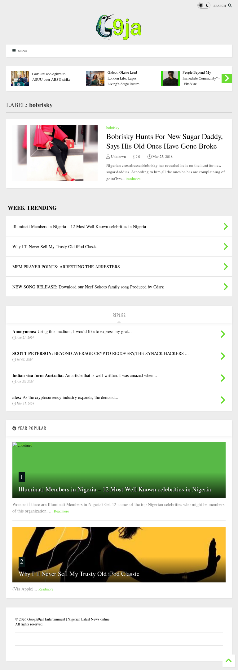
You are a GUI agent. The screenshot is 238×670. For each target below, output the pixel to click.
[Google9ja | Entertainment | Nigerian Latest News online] (119, 37)
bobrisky (112, 127)
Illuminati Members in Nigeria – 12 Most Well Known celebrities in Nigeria (115, 489)
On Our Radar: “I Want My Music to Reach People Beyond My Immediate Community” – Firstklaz (201, 72)
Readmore (133, 178)
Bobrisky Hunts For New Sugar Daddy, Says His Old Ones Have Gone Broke (164, 141)
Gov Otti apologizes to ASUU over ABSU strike (51, 76)
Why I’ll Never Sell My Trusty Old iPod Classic (79, 573)
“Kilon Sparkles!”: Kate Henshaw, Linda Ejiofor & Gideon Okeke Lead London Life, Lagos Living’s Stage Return (127, 72)
